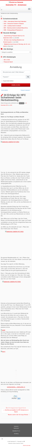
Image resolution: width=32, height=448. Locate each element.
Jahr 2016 (22, 103)
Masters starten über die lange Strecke (19, 414)
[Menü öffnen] (29, 9)
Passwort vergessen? (25, 90)
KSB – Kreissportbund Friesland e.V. (13, 30)
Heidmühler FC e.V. (16, 430)
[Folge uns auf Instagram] (2, 9)
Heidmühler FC (13, 441)
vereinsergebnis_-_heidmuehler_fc (16, 387)
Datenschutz (16, 428)
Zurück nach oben (26, 445)
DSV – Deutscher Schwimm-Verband (14, 23)
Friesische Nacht (8, 62)
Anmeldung (15, 85)
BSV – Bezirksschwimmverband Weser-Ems (16, 28)
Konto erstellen (4, 90)
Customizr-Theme (19, 443)
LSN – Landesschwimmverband (12, 25)
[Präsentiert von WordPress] (24, 441)
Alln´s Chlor (7, 59)
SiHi (11, 105)
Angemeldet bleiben (8, 81)
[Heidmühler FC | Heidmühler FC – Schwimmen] (16, 2)
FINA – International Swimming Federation (15, 21)
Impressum (16, 426)
